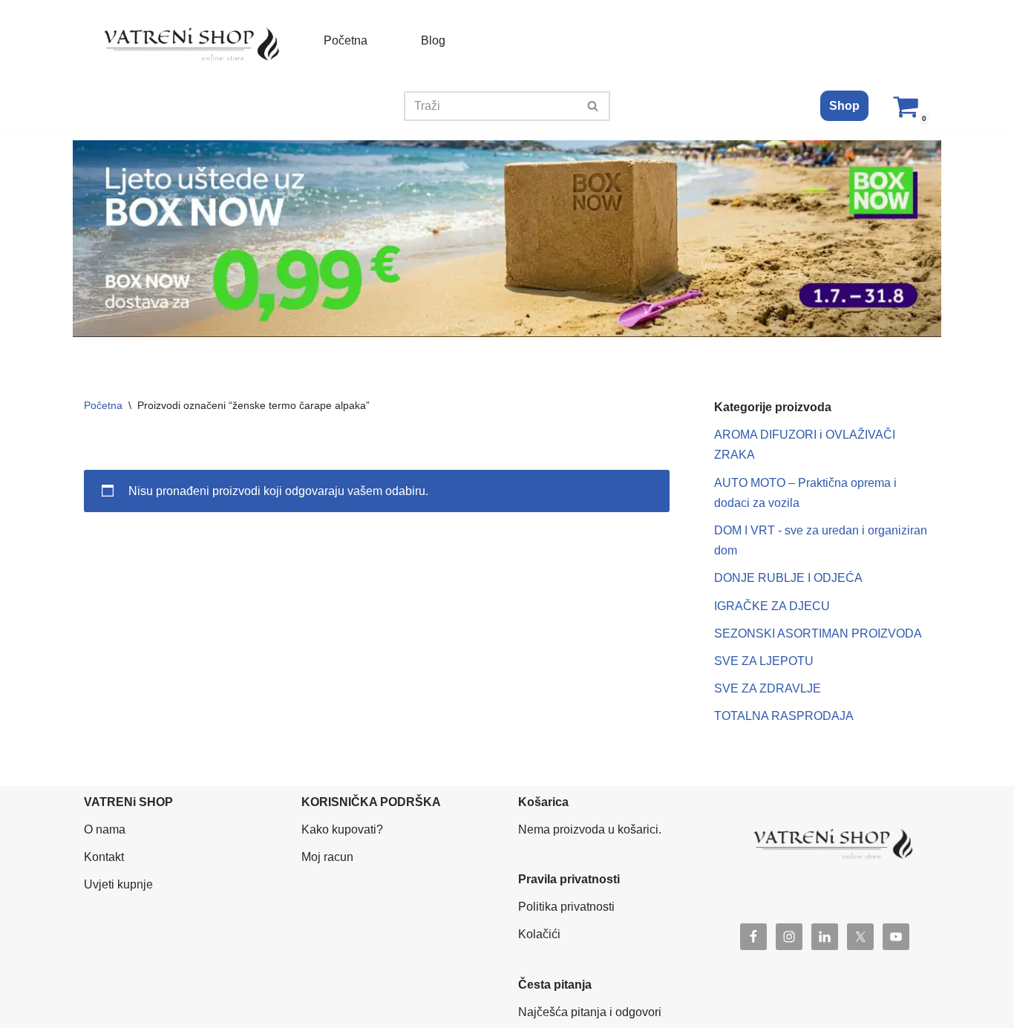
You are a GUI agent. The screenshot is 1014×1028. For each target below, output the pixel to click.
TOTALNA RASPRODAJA (784, 716)
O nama (104, 829)
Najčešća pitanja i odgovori (589, 1012)
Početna (345, 40)
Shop (844, 105)
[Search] (593, 106)
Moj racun (327, 857)
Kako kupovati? (342, 829)
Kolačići (539, 934)
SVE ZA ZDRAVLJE (767, 688)
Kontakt (104, 857)
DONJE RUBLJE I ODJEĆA (788, 578)
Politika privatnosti (566, 906)
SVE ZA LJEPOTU (764, 661)
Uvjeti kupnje (118, 884)
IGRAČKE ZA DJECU (772, 606)
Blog (433, 40)
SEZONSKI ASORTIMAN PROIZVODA (818, 633)
